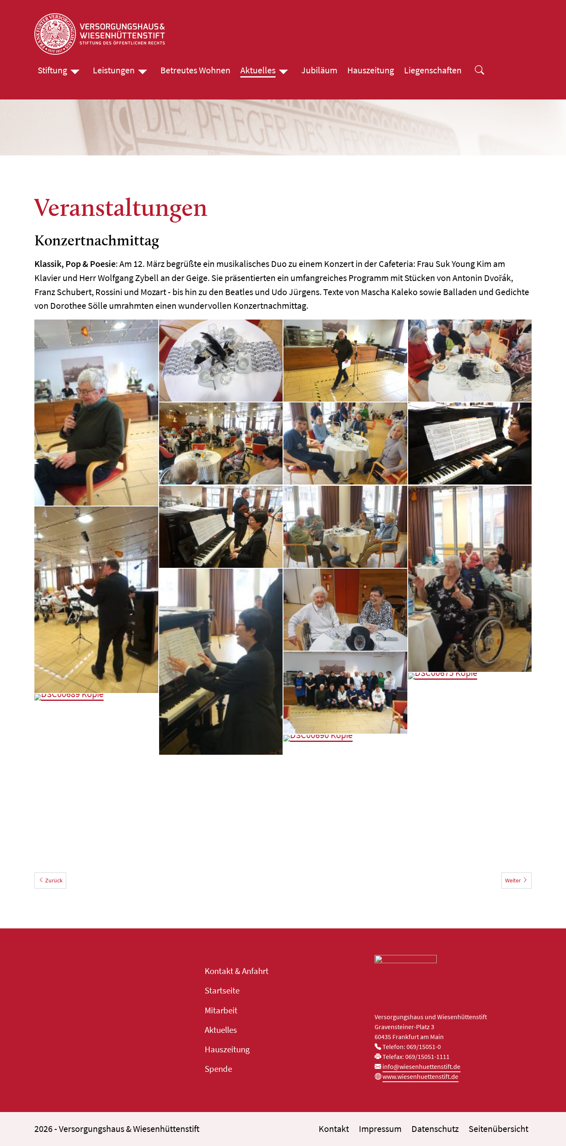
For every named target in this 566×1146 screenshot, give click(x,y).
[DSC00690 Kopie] (345, 776)
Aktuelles (258, 70)
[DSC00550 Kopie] (221, 361)
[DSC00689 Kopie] (96, 735)
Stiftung (52, 70)
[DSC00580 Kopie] (470, 361)
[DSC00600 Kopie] (221, 443)
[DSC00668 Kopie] (221, 527)
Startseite (222, 990)
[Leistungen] (142, 70)
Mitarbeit (221, 1010)
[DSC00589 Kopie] (345, 361)
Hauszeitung (370, 70)
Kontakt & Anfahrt (236, 971)
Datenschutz (435, 1128)
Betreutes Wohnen (195, 70)
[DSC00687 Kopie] (345, 693)
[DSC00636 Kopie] (345, 527)
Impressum (380, 1128)
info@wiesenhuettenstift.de (421, 1066)
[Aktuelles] (283, 70)
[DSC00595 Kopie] (345, 443)
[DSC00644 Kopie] (221, 662)
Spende (218, 1069)
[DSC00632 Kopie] (96, 413)
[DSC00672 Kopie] (470, 443)
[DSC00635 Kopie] (470, 579)
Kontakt (334, 1128)
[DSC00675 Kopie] (470, 766)
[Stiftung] (75, 70)
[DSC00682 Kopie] (345, 610)
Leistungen (114, 70)
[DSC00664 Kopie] (96, 599)
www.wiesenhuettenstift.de (420, 1076)
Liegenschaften (433, 70)
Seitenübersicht (498, 1128)
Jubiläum (319, 70)
